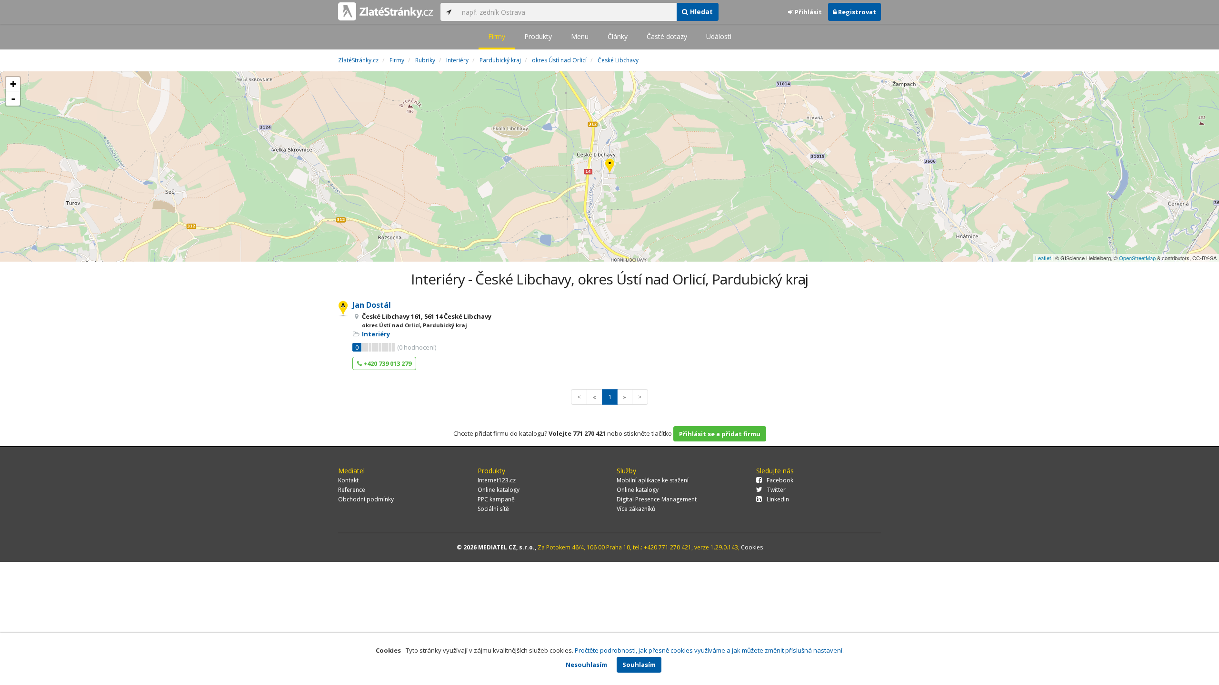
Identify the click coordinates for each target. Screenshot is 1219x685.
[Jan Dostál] (610, 167)
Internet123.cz (497, 480)
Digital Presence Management (657, 499)
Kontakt (348, 480)
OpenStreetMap (1137, 258)
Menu (580, 36)
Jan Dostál (371, 305)
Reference (351, 490)
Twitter (776, 490)
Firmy (496, 36)
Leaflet (1043, 258)
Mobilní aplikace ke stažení (653, 480)
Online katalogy (499, 490)
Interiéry (376, 334)
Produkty (538, 36)
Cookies (752, 547)
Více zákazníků (636, 509)
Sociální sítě (493, 509)
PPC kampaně (496, 499)
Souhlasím (639, 664)
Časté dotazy (667, 36)
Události (718, 36)
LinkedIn (778, 499)
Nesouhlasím (586, 664)
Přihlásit (807, 12)
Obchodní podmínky (366, 499)
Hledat (700, 11)
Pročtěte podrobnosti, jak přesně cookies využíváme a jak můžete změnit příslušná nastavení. (709, 650)
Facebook (780, 480)
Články (618, 36)
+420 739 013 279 (386, 363)
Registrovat (856, 12)
